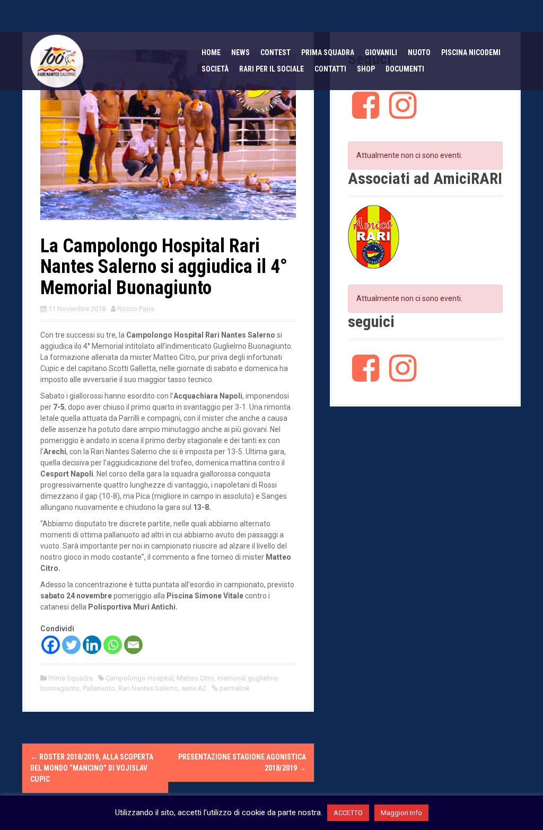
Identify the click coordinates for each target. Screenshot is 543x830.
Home (211, 52)
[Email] (133, 644)
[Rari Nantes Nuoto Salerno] (56, 60)
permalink (234, 688)
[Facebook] (50, 644)
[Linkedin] (92, 644)
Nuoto (419, 52)
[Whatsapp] (112, 644)
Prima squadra (327, 52)
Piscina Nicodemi (471, 52)
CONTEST (275, 52)
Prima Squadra (70, 678)
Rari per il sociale (271, 69)
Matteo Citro (195, 678)
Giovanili (381, 52)
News (240, 52)
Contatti (330, 69)
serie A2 (193, 688)
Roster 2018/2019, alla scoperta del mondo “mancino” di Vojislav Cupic (91, 768)
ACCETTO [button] (348, 813)
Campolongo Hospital (139, 678)
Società (215, 69)
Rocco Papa (135, 309)
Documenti (405, 69)
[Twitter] (71, 644)
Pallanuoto (99, 688)
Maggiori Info (401, 813)
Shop (366, 69)
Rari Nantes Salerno (148, 688)
